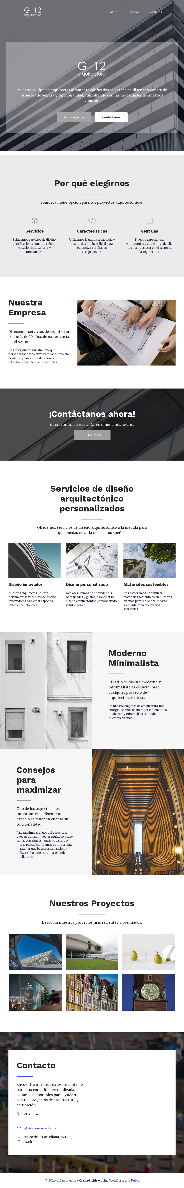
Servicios (155, 12)
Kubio (135, 1180)
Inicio (113, 12)
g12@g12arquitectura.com (42, 1128)
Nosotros (133, 12)
